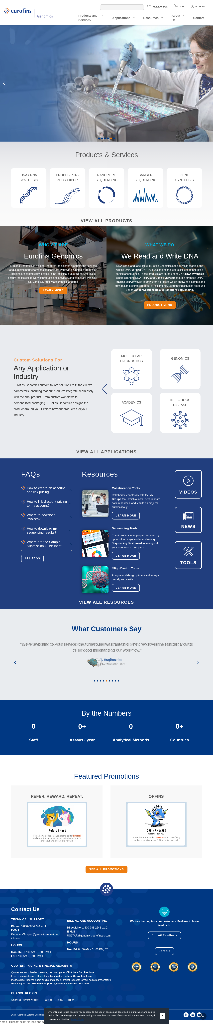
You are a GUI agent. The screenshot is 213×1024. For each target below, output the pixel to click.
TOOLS (188, 562)
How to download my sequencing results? (42, 530)
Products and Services (88, 18)
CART (183, 6)
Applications (121, 18)
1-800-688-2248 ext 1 (33, 926)
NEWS (188, 526)
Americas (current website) (25, 999)
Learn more (25, 103)
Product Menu (159, 305)
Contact (198, 18)
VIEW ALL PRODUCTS (106, 220)
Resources (151, 18)
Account (200, 6)
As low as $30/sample (28, 75)
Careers (164, 951)
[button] (99, 138)
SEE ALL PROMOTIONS (106, 869)
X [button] (162, 1016)
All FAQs (32, 558)
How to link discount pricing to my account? (47, 503)
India (60, 999)
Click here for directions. (80, 972)
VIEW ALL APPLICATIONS (106, 451)
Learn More (125, 515)
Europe (48, 999)
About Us (176, 18)
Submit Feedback (165, 935)
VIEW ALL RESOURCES (106, 602)
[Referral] (57, 824)
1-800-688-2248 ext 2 (94, 927)
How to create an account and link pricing (46, 490)
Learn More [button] (77, 1019)
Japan (71, 999)
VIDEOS (188, 492)
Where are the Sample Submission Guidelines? (44, 544)
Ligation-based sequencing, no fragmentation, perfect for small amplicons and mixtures (40, 85)
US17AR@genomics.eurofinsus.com (88, 935)
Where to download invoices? (41, 517)
